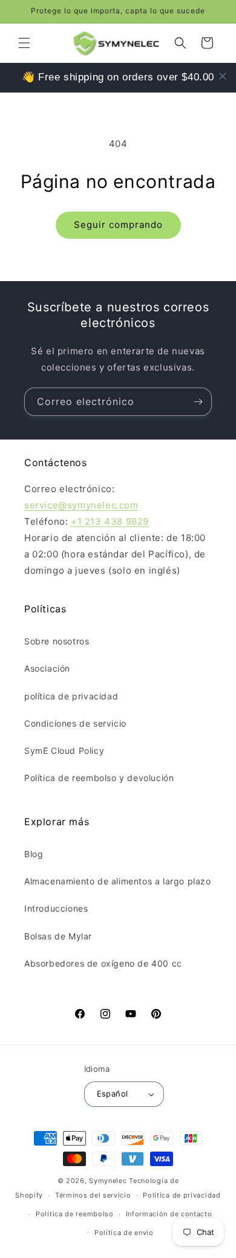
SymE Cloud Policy (64, 750)
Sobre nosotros (56, 641)
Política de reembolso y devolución (99, 778)
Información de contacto (169, 1214)
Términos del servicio (93, 1195)
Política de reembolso (75, 1214)
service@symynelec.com (81, 505)
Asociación (47, 668)
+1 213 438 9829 (110, 521)
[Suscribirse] (198, 401)
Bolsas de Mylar (58, 936)
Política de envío (124, 1232)
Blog (33, 854)
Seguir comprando (118, 224)
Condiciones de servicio (75, 723)
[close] (223, 76)
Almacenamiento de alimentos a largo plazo (117, 881)
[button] (24, 43)
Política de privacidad (181, 1195)
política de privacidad (71, 696)
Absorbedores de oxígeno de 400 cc (103, 963)
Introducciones (56, 908)
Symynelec (107, 1180)
